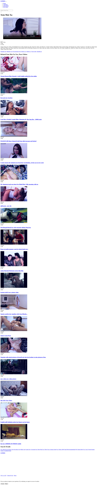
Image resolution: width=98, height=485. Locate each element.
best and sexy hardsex (6, 98)
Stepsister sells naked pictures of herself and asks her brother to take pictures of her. (23, 357)
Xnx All (6, 449)
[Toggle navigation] (6, 1)
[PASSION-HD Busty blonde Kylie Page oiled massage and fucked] (14, 136)
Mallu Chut (23, 449)
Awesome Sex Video (35, 449)
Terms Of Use (10, 475)
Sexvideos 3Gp (17, 449)
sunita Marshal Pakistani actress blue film (12, 270)
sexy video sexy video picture (8, 379)
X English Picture (7, 450)
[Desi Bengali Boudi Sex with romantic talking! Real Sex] (14, 222)
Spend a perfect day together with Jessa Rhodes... (14, 314)
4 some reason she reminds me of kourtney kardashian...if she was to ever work (22, 162)
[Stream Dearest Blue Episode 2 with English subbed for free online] (14, 71)
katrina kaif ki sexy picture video (10, 292)
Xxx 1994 (3, 449)
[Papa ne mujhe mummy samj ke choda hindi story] (14, 244)
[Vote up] (1, 41)
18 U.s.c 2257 (3, 475)
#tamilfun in (39, 51)
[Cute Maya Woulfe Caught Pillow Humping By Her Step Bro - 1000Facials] (14, 114)
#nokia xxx (23, 51)
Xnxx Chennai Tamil (51, 449)
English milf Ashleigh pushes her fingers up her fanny (15, 422)
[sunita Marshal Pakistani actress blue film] (14, 265)
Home (4, 3)
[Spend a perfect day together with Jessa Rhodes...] (14, 309)
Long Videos (6, 5)
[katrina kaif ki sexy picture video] (14, 287)
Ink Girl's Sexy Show (6, 400)
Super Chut (11, 449)
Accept (2, 483)
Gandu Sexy (28, 449)
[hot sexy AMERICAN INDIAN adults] (14, 438)
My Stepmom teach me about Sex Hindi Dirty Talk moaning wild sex (19, 184)
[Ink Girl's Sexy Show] (14, 395)
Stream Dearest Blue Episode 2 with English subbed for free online (19, 76)
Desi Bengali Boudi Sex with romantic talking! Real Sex (16, 227)
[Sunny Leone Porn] (14, 330)
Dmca (15, 475)
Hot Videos (5, 7)
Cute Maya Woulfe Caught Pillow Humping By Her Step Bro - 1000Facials (21, 119)
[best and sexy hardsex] (14, 92)
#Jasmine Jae (3, 51)
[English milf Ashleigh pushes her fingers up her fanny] (14, 417)
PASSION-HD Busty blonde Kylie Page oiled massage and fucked (18, 141)
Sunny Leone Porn (6, 335)
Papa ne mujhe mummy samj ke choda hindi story (14, 249)
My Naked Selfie (79, 449)
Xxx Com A (85, 449)
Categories (5, 4)
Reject (6, 483)
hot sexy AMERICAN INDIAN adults (11, 443)
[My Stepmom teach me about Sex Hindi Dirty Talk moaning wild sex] (14, 179)
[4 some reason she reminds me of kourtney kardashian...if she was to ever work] (14, 157)
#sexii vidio (33, 51)
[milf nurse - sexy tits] (14, 200)
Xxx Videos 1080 (60, 449)
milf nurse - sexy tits (6, 206)
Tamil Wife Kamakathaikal (69, 449)
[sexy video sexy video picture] (14, 373)
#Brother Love (10, 51)
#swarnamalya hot (17, 51)
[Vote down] (2, 41)
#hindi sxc (28, 51)
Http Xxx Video (43, 449)
